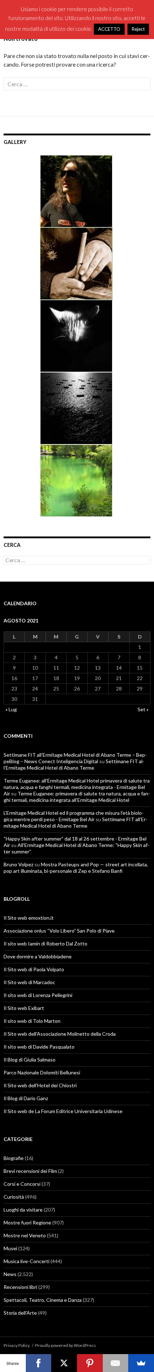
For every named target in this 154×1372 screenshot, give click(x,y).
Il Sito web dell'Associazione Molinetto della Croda (60, 1034)
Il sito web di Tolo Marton (32, 1021)
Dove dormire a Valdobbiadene (38, 956)
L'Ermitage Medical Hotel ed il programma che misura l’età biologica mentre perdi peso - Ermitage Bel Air (74, 816)
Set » (143, 709)
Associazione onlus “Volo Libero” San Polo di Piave (59, 931)
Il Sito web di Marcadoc (29, 982)
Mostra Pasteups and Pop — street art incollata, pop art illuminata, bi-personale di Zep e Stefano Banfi (76, 867)
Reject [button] (138, 29)
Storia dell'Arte (20, 1313)
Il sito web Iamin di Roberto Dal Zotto (45, 943)
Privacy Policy (17, 1345)
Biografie (14, 1158)
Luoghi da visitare (23, 1210)
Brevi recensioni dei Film (30, 1171)
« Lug (11, 709)
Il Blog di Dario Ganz (26, 1098)
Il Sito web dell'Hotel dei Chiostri (40, 1085)
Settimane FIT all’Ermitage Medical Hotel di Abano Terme (74, 764)
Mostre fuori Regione (27, 1222)
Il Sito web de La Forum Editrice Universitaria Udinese (63, 1111)
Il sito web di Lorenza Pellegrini (38, 995)
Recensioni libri (20, 1287)
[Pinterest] (90, 1363)
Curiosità (14, 1197)
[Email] (116, 1363)
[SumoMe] (141, 1363)
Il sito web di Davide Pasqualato (39, 1047)
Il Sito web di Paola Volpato (34, 969)
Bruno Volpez (18, 864)
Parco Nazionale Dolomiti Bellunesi (42, 1072)
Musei (10, 1248)
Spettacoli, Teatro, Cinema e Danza (43, 1300)
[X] (64, 1363)
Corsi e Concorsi (22, 1184)
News (10, 1274)
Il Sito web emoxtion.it (29, 918)
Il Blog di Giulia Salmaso (30, 1059)
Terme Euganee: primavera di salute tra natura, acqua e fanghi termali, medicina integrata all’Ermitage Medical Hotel (77, 796)
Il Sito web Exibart (24, 1008)
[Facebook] (39, 1363)
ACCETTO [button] (109, 29)
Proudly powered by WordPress (65, 1345)
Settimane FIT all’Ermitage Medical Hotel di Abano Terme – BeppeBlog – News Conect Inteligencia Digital (75, 758)
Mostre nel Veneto (25, 1235)
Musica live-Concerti (26, 1261)
